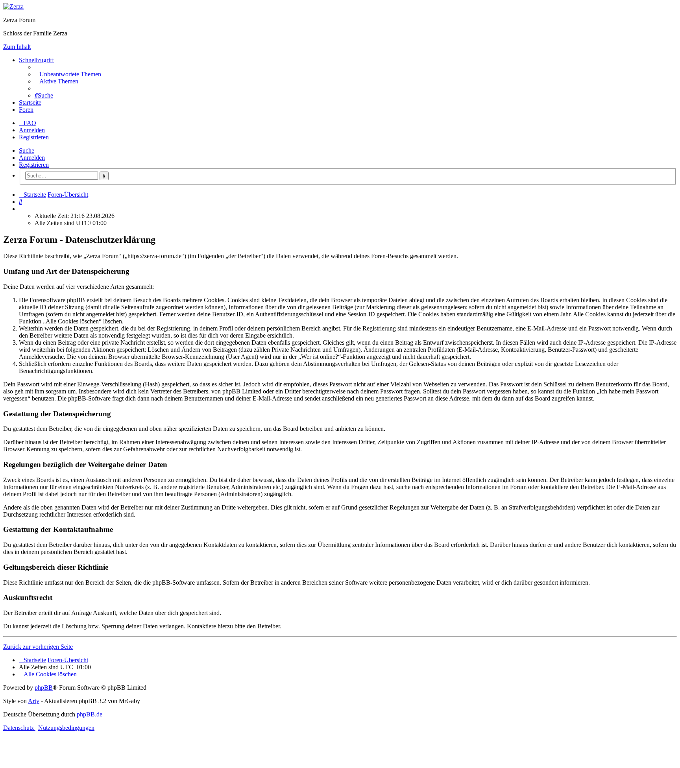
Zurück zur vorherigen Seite (38, 646)
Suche (26, 150)
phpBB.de (89, 714)
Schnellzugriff (36, 60)
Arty (33, 701)
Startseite (30, 102)
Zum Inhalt (17, 46)
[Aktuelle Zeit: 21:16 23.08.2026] (21, 208)
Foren (26, 109)
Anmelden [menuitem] (32, 130)
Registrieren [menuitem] (34, 137)
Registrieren (34, 164)
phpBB (44, 687)
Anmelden (32, 157)
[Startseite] (13, 6)
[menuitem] (68, 74)
